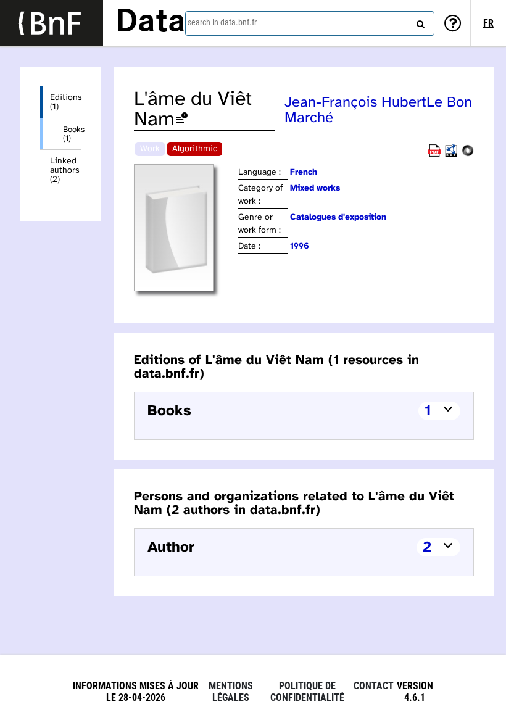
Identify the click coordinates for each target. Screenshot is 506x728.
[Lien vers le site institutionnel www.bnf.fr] (51, 23)
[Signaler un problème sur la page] (182, 120)
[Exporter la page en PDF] (434, 154)
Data (150, 23)
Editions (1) (65, 102)
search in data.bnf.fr (222, 22)
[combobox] (309, 23)
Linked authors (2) (65, 170)
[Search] (419, 21)
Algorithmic (194, 149)
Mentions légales (231, 691)
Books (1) (72, 134)
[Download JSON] (468, 154)
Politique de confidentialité (307, 691)
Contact (374, 686)
